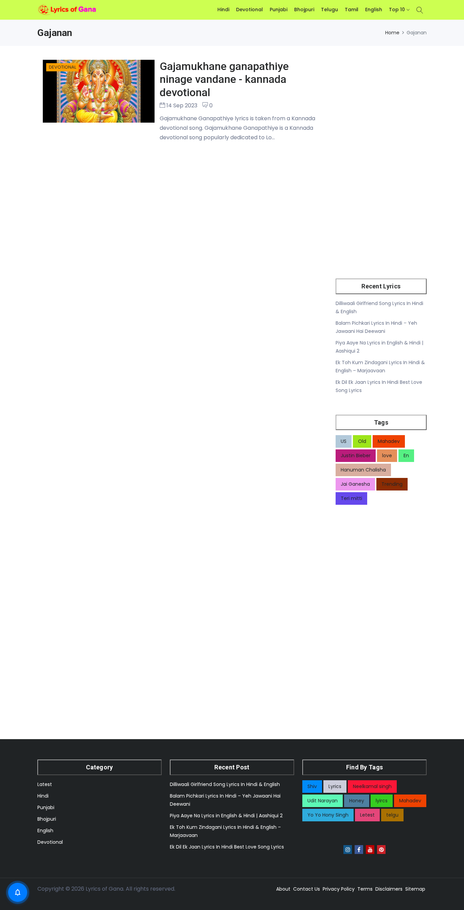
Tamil (351, 9)
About (283, 889)
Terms (365, 889)
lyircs (382, 800)
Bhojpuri (304, 9)
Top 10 (397, 9)
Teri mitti (351, 498)
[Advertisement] (381, 156)
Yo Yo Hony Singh (328, 814)
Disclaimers (389, 889)
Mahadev (389, 441)
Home (392, 32)
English (373, 9)
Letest (367, 814)
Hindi (223, 9)
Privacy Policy (339, 889)
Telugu (329, 9)
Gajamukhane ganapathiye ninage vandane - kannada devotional (224, 79)
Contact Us (306, 889)
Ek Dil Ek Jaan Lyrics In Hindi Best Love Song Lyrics (227, 846)
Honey (356, 800)
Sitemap (415, 889)
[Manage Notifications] (17, 892)
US (343, 441)
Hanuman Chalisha (363, 469)
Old (362, 441)
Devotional (249, 9)
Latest (44, 784)
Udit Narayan (322, 800)
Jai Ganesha (355, 484)
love (387, 455)
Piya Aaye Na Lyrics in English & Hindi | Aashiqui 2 (226, 815)
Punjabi (278, 9)
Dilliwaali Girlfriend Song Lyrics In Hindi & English (225, 784)
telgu (392, 814)
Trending (392, 484)
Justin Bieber (356, 455)
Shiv (312, 786)
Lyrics (334, 786)
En (406, 455)
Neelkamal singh (372, 786)
